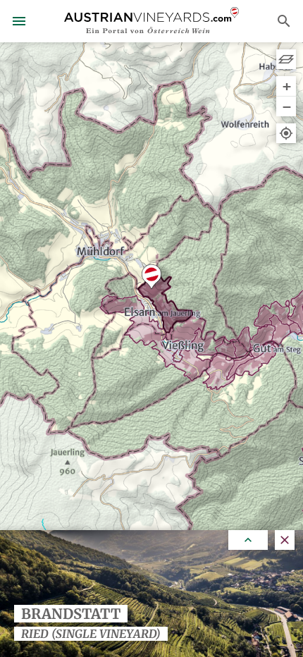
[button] (151, 276)
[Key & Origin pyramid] (286, 59)
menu (19, 21)
